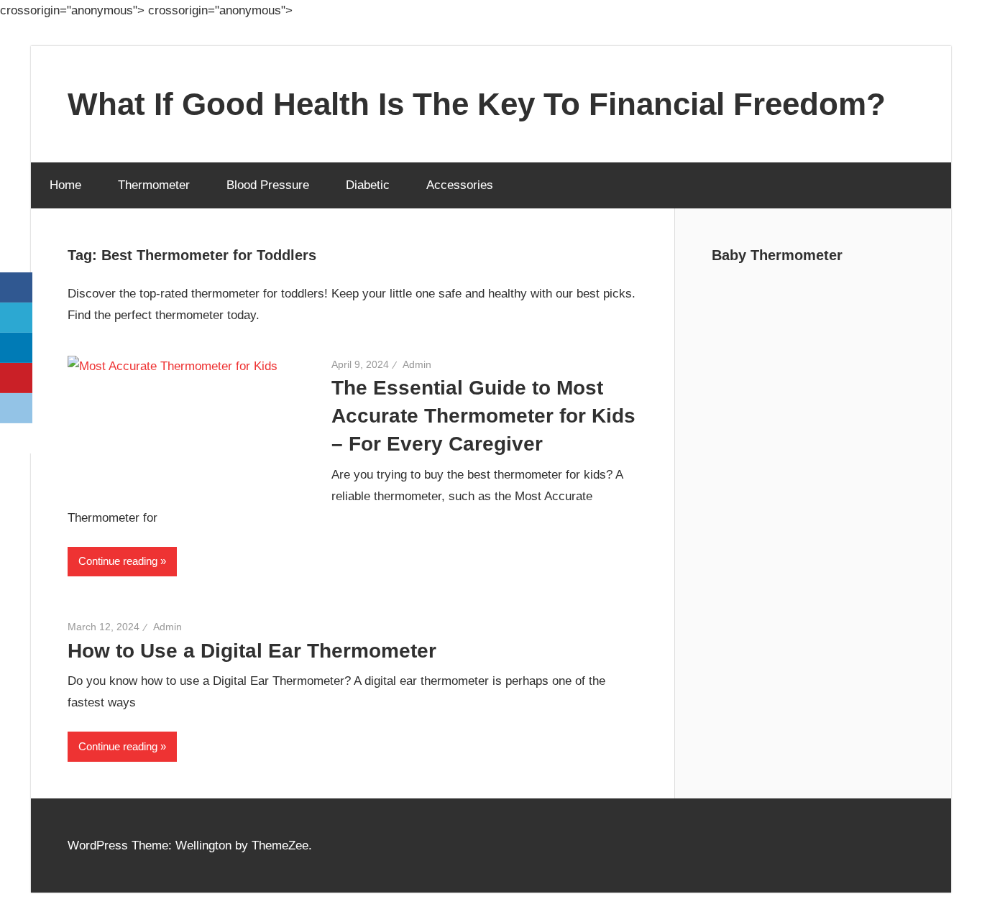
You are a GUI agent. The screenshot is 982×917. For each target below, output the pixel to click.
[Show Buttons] (18, 261)
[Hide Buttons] (18, 485)
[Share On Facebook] (16, 287)
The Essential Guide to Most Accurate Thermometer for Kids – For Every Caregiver (483, 416)
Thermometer (154, 185)
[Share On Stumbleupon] (16, 438)
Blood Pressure (267, 185)
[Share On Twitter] (16, 318)
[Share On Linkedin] (16, 348)
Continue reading (117, 561)
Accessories (459, 185)
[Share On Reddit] (16, 408)
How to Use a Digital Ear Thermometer (252, 651)
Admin (417, 364)
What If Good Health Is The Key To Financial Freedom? (477, 103)
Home (65, 185)
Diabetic (368, 185)
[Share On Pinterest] (16, 378)
